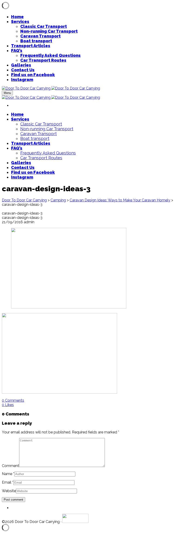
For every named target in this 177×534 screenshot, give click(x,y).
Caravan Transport (40, 36)
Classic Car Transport (43, 26)
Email (6, 482)
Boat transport (36, 40)
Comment (10, 466)
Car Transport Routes (43, 60)
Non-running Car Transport (49, 31)
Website (9, 491)
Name (7, 474)
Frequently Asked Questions (50, 55)
